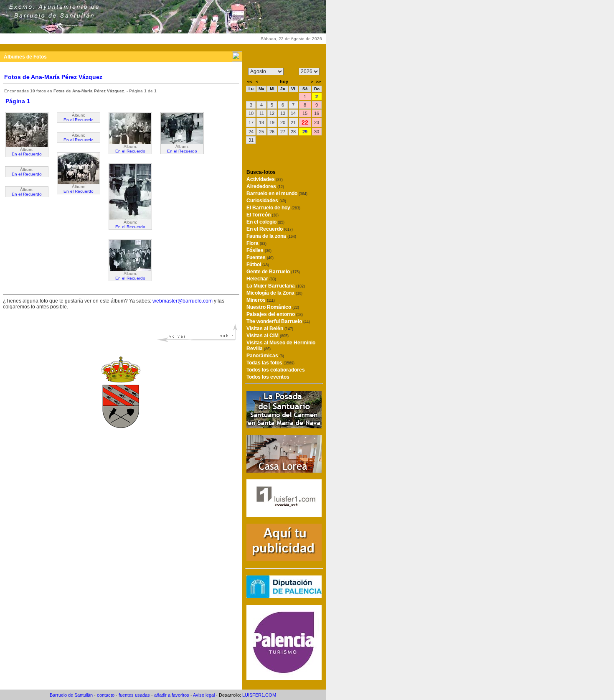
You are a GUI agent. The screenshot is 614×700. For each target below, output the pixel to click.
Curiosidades (266, 201)
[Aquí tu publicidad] (284, 559)
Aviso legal (204, 694)
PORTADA (25, 39)
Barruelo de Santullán (71, 694)
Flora (256, 243)
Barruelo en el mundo (276, 193)
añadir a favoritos (171, 694)
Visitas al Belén (269, 328)
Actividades (264, 179)
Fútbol (257, 264)
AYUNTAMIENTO (75, 39)
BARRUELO (126, 39)
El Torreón (262, 215)
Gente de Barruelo (273, 272)
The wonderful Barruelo (278, 321)
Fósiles (258, 250)
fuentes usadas (134, 694)
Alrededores (265, 186)
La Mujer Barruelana (275, 286)
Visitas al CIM (267, 336)
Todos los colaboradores (275, 370)
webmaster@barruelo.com (182, 301)
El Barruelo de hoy (273, 208)
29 (304, 131)
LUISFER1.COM (259, 694)
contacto (105, 694)
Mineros (260, 300)
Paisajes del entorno (274, 314)
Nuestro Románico (272, 307)
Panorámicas (265, 356)
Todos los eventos (267, 377)
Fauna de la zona (271, 236)
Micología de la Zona (274, 293)
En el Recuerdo (27, 154)
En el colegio (265, 222)
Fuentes (260, 257)
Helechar (261, 279)
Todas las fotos (270, 363)
